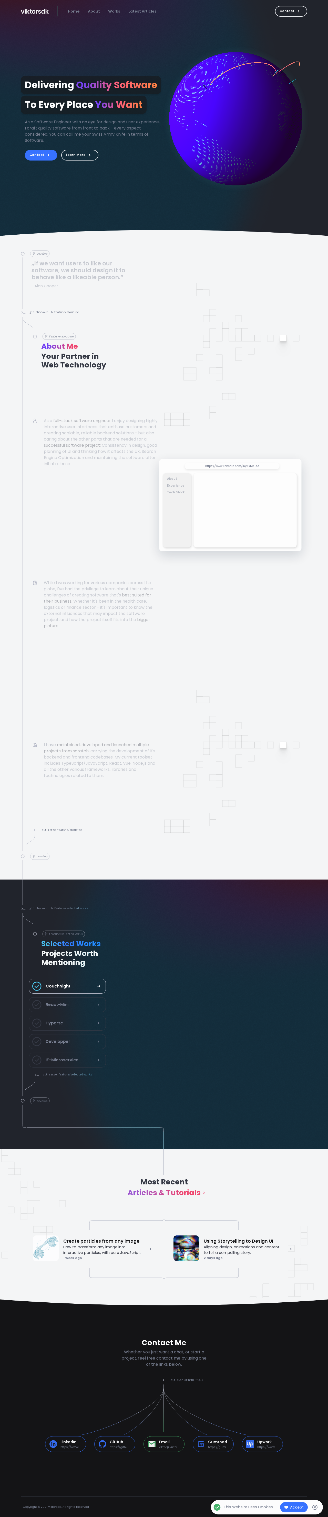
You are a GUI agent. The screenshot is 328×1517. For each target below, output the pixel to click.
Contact (287, 11)
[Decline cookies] (315, 1507)
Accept (297, 1507)
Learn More (75, 155)
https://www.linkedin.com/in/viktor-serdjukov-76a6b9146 (237, 462)
